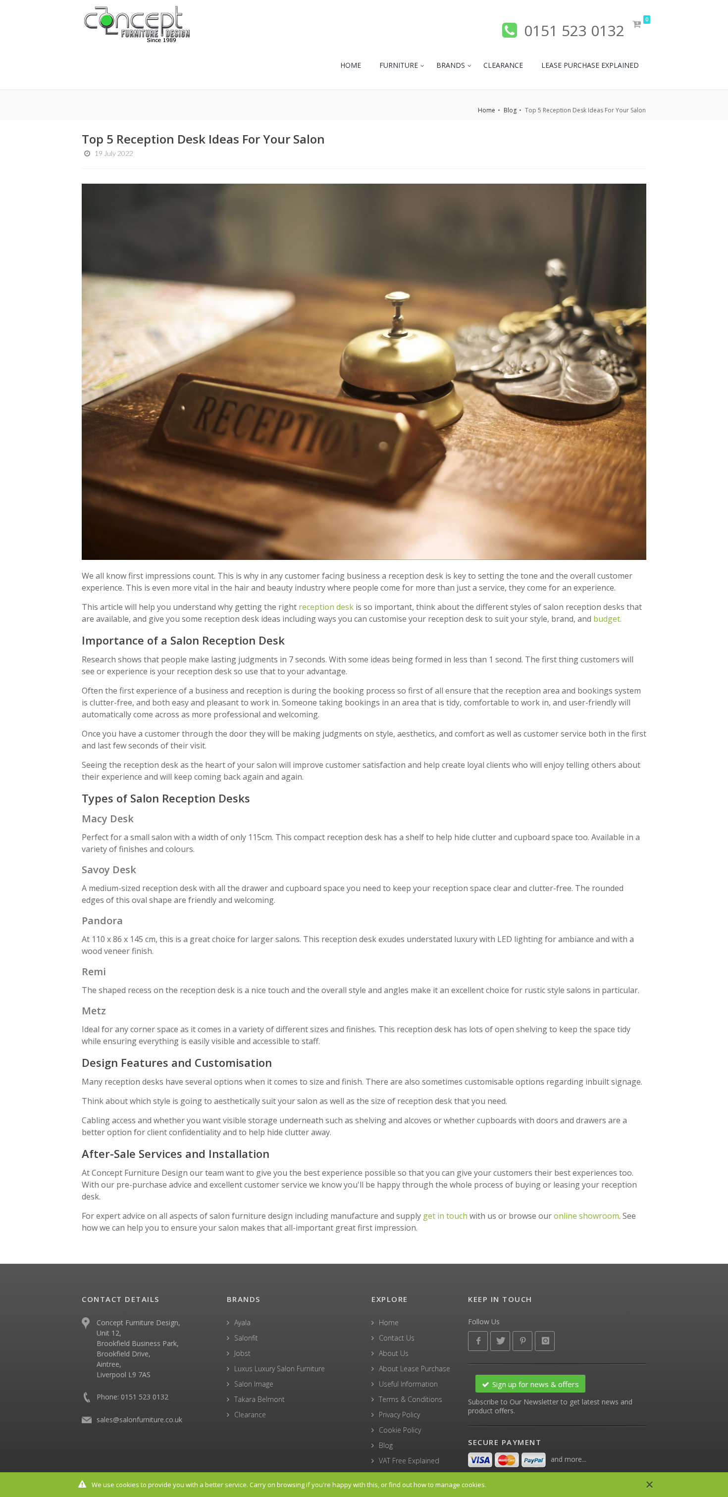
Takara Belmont (259, 1399)
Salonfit (246, 1338)
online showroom (586, 1215)
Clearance (250, 1414)
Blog (510, 110)
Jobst (242, 1353)
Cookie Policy (400, 1430)
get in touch (445, 1215)
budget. (607, 618)
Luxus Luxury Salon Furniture (279, 1368)
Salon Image (253, 1384)
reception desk (327, 606)
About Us (394, 1353)
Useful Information (408, 1384)
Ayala (242, 1322)
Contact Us (397, 1338)
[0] (637, 24)
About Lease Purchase (414, 1368)
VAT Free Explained (409, 1460)
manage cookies (460, 1484)
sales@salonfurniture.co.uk (139, 1419)
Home (486, 110)
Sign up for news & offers (535, 1384)
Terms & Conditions (410, 1399)
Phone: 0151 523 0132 (132, 1396)
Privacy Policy (399, 1414)
